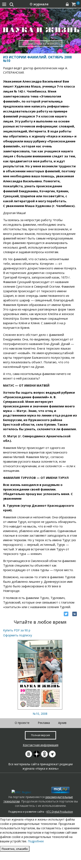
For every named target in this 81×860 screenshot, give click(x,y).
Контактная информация (40, 745)
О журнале (39, 4)
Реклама (44, 723)
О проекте (22, 723)
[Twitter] (66, 614)
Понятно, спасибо (15, 849)
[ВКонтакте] (74, 614)
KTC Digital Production (60, 811)
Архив (62, 723)
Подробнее (36, 841)
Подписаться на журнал (41, 44)
